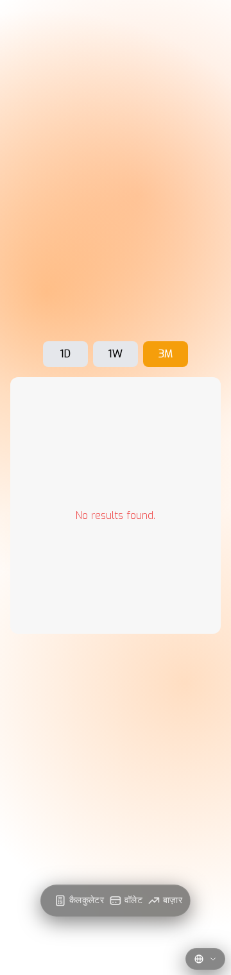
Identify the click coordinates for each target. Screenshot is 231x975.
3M (165, 353)
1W (115, 353)
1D (65, 353)
